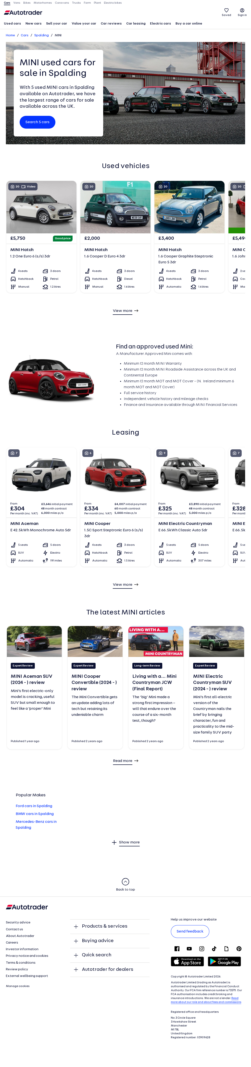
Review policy (17, 969)
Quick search (96, 955)
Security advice (18, 922)
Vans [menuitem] (16, 2)
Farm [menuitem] (87, 2)
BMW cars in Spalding (35, 814)
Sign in (242, 15)
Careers (12, 942)
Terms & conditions (21, 962)
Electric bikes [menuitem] (113, 2)
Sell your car (56, 24)
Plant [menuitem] (97, 2)
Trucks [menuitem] (76, 2)
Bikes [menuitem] (27, 2)
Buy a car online (189, 24)
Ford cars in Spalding (34, 806)
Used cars (12, 24)
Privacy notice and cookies (27, 956)
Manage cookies (18, 986)
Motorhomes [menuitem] (43, 2)
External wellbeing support (27, 976)
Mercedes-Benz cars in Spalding (36, 825)
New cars (33, 24)
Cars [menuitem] (7, 2)
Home (10, 35)
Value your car (84, 24)
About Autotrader (20, 936)
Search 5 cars (37, 122)
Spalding (41, 35)
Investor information (22, 949)
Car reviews (111, 24)
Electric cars (160, 24)
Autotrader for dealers (107, 969)
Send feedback (190, 932)
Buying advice (98, 940)
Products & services (104, 926)
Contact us (14, 929)
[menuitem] (12, 24)
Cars (24, 35)
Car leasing (136, 24)
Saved (226, 15)
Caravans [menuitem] (62, 2)
